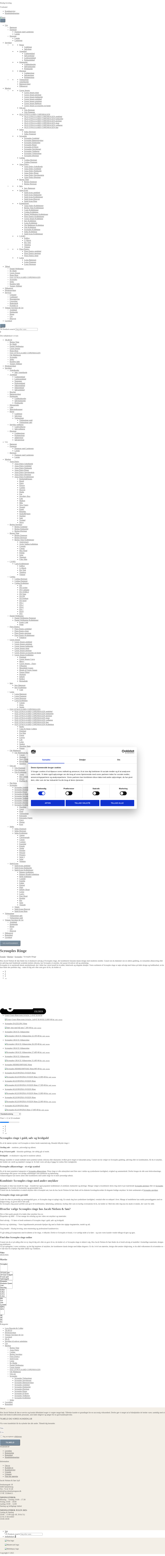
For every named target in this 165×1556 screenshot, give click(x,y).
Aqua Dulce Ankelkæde (33, 166)
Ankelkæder (24, 82)
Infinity (22, 677)
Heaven (22, 490)
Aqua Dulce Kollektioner (33, 206)
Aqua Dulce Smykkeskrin (34, 175)
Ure (6, 25)
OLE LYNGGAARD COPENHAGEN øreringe (43, 121)
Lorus (21, 258)
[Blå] (3, 1299)
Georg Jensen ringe (31, 93)
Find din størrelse (11, 1476)
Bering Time (24, 180)
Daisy (21, 483)
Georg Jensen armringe (33, 101)
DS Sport (22, 601)
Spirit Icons (23, 190)
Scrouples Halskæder (32, 143)
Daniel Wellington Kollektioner (36, 214)
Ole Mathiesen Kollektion (34, 225)
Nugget (22, 507)
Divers (21, 779)
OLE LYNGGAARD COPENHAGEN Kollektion (34, 724)
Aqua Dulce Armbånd (32, 169)
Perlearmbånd (29, 60)
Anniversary (24, 542)
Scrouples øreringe (142, 1186)
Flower (22, 485)
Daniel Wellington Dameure (25, 618)
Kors (21, 824)
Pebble (22, 553)
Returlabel (9, 935)
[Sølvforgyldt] (6, 1279)
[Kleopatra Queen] (6, 1283)
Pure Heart (23, 896)
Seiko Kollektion (30, 232)
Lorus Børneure (30, 260)
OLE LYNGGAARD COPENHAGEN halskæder (43, 119)
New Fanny (23, 505)
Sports (21, 707)
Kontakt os (14, 306)
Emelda (22, 881)
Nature (22, 748)
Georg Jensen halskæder (33, 97)
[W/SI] (2, 1309)
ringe (54, 1162)
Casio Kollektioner (31, 210)
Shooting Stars (24, 746)
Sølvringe (28, 49)
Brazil (21, 481)
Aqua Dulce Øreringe (32, 177)
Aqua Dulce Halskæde (33, 171)
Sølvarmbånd (29, 56)
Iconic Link (23, 622)
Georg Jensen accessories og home (37, 106)
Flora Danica (24, 249)
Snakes (22, 744)
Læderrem (18, 40)
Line (21, 498)
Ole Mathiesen (15, 355)
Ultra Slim (23, 559)
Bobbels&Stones (25, 479)
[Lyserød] (3, 1305)
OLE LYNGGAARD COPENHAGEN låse (41, 127)
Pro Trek (27, 243)
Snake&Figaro (24, 514)
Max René (23, 551)
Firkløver (22, 638)
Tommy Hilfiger (16, 286)
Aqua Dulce (24, 164)
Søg (6, 1531)
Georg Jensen (24, 90)
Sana (21, 903)
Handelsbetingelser (12, 13)
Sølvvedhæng (19, 429)
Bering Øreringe (20, 531)
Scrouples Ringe (30, 145)
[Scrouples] (4, 1264)
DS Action (23, 588)
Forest (21, 735)
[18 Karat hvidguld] (6, 1275)
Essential (22, 844)
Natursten (18, 381)
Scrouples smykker (150, 1190)
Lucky (21, 894)
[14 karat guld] (6, 1273)
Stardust (22, 516)
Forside (3, 957)
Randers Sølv (15, 284)
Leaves (22, 737)
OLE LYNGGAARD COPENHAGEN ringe (41, 123)
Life (20, 740)
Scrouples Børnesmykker (33, 140)
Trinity (17, 907)
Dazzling (22, 807)
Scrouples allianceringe (37, 1171)
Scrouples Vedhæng (31, 151)
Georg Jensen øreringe (32, 95)
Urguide (8, 1472)
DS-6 (21, 607)
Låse (11, 407)
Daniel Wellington (17, 269)
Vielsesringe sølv (25, 422)
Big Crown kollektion (27, 777)
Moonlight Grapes (26, 668)
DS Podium (23, 598)
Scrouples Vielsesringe (32, 153)
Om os (7, 1465)
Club (21, 690)
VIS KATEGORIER (10, 943)
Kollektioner (24, 203)
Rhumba (22, 511)
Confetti (22, 879)
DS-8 (21, 611)
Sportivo (22, 764)
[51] (1, 1322)
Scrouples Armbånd (31, 138)
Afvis (48, 803)
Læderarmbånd (30, 58)
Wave (21, 522)
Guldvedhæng (19, 427)
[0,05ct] (3, 1292)
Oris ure (22, 108)
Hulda (21, 492)
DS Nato (22, 594)
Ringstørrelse (15, 299)
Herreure (13, 36)
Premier (22, 850)
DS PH (22, 596)
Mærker (8, 88)
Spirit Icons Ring (30, 201)
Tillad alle (117, 803)
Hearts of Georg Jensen (28, 670)
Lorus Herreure (30, 264)
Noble (21, 848)
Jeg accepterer (12, 1436)
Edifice (27, 238)
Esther (21, 883)
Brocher (13, 392)
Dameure (13, 30)
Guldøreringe (29, 73)
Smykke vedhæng (16, 425)
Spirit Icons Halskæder (33, 195)
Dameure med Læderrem (24, 32)
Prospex (22, 855)
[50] (1, 1320)
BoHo (21, 727)
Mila (21, 503)
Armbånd (23, 51)
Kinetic (22, 846)
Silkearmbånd (19, 385)
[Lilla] (3, 1303)
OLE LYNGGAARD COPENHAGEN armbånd (43, 117)
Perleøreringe (29, 77)
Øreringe (22, 71)
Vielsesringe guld (25, 420)
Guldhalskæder (30, 64)
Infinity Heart (24, 890)
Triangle (22, 905)
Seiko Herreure (30, 132)
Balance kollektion (26, 872)
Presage (22, 853)
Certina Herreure (30, 160)
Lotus (21, 742)
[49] (1, 1318)
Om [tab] (118, 760)
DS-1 (21, 603)
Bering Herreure (30, 184)
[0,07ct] (3, 1294)
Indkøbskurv (10, 1536)
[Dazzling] (6, 1288)
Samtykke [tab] (46, 760)
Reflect (22, 679)
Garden (22, 488)
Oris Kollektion (30, 227)
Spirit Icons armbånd (32, 193)
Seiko (21, 130)
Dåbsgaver (23, 86)
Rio (20, 900)
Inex (21, 186)
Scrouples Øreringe (31, 156)
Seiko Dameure (30, 134)
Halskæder (23, 62)
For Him (22, 733)
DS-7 (21, 609)
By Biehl (13, 271)
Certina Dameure (30, 162)
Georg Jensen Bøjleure (33, 103)
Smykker (8, 43)
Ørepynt (13, 319)
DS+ (21, 614)
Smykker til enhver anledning (16, 1341)
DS (20, 585)
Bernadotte (23, 681)
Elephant (22, 657)
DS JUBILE (24, 592)
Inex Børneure (29, 188)
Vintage (27, 247)
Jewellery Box (24, 496)
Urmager (13, 295)
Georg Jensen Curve (27, 659)
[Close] (2, 326)
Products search (9, 329)
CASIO (22, 236)
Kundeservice (10, 11)
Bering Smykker (16, 525)
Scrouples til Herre (31, 147)
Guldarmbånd (29, 54)
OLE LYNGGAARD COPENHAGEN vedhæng (43, 125)
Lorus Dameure (30, 262)
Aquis (21, 774)
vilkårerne (18, 1436)
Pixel (21, 811)
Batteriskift (14, 303)
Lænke (17, 34)
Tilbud (7, 266)
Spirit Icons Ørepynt (32, 199)
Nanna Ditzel (24, 672)
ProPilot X (23, 781)
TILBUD (8, 340)
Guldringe (28, 47)
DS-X (7, 1339)
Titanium (22, 557)
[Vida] (6, 1286)
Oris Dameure (29, 112)
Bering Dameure (30, 182)
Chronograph (24, 837)
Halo (21, 887)
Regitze (22, 898)
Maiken (22, 501)
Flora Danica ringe (31, 256)
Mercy (21, 661)
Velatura (22, 861)
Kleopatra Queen (25, 818)
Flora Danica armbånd (32, 251)
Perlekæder (28, 69)
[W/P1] (2, 1307)
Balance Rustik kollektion (29, 874)
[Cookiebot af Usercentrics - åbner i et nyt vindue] (123, 751)
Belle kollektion (25, 877)
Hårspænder (14, 405)
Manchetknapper (16, 409)
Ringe (21, 45)
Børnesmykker (25, 84)
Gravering (13, 301)
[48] (1, 1316)
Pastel (21, 509)
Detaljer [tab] (82, 760)
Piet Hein (13, 783)
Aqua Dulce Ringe (31, 173)
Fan (20, 494)
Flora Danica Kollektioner (34, 216)
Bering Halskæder (21, 529)
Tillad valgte (82, 803)
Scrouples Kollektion (32, 230)
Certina (22, 158)
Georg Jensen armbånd (33, 99)
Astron (22, 835)
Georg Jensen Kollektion (33, 219)
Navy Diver (23, 759)
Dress (21, 705)
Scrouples (23, 136)
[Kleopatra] (6, 1281)
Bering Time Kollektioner (34, 208)
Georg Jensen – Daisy (27, 664)
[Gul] (3, 1301)
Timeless (27, 245)
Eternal (22, 885)
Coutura (22, 842)
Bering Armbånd (20, 527)
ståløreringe (18, 438)
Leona (21, 892)
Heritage (22, 674)
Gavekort (8, 321)
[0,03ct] (3, 1290)
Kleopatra (23, 816)
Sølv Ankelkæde (20, 372)
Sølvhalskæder (29, 67)
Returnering (9, 1453)
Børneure (13, 27)
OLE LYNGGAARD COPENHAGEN (34, 114)
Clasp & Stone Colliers (28, 729)
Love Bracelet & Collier (14, 1328)
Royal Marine (24, 761)
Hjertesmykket (10, 290)
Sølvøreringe (29, 75)
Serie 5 (22, 857)
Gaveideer (9, 1402)
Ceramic (22, 546)
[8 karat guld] (6, 1277)
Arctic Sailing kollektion (28, 544)
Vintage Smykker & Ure (14, 308)
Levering (8, 1451)
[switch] (68, 793)
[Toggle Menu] (2, 20)
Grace (21, 809)
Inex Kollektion (30, 221)
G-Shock (27, 240)
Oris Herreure (29, 110)
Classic (22, 548)
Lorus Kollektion (30, 223)
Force (21, 820)
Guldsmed (14, 297)
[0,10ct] (3, 1296)
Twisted (22, 520)
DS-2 (21, 605)
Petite (21, 624)
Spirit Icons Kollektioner (33, 197)
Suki (21, 518)
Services (8, 293)
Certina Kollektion (31, 212)
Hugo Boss (14, 275)
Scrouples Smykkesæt (32, 149)
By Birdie (13, 1363)
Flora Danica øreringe (32, 253)
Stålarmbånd (19, 388)
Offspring (23, 666)
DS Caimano (24, 590)
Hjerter (22, 822)
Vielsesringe (24, 80)
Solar (21, 555)
